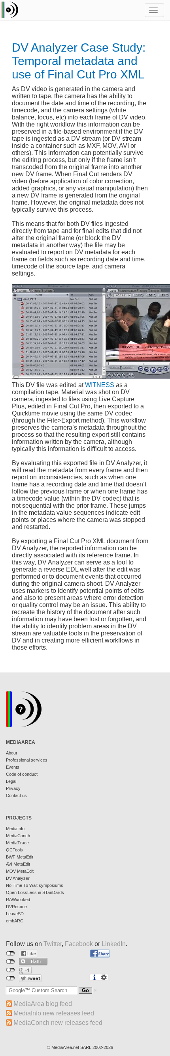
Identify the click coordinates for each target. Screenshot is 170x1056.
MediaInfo (15, 828)
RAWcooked (18, 899)
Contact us (16, 795)
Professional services (26, 760)
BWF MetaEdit (19, 857)
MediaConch (18, 835)
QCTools (14, 849)
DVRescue (16, 906)
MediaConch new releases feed (57, 1022)
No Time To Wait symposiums (34, 885)
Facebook (79, 944)
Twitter (52, 944)
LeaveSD (15, 913)
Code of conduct (22, 774)
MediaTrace (17, 842)
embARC (14, 920)
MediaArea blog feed (42, 1003)
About (11, 753)
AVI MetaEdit (18, 864)
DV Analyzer (18, 878)
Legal (11, 781)
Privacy (13, 788)
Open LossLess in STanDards (35, 892)
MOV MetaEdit (20, 871)
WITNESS (99, 385)
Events (12, 767)
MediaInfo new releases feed (53, 1013)
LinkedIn (114, 944)
